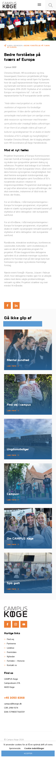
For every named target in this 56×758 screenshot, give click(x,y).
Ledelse (10, 647)
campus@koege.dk (13, 703)
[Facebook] (7, 624)
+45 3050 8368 (14, 697)
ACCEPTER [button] (28, 753)
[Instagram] (15, 624)
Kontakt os (12, 665)
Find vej (10, 639)
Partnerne (11, 643)
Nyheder (18, 45)
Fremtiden (11, 652)
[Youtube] (23, 624)
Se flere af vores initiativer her (19, 323)
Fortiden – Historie (16, 660)
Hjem (9, 45)
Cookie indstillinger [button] (34, 748)
